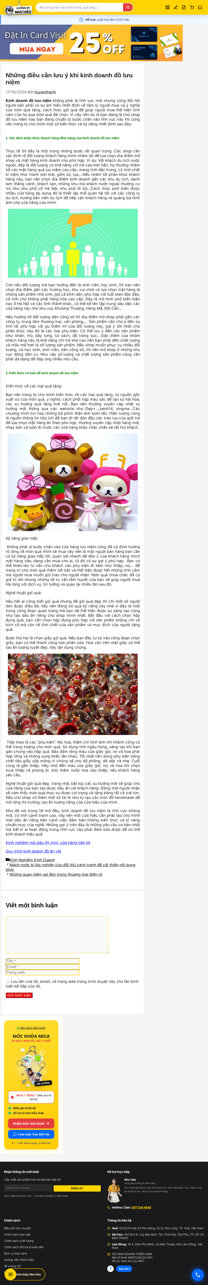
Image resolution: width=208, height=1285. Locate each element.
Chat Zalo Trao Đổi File (33, 1134)
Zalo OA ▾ (124, 1268)
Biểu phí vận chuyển (17, 1228)
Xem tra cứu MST (132, 1261)
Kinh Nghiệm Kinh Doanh (32, 860)
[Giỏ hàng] (192, 7)
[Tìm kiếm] (128, 7)
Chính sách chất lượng (19, 1240)
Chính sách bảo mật (17, 1234)
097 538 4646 (141, 1207)
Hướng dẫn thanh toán (19, 1259)
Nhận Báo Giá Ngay (29, 1123)
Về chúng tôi (12, 1266)
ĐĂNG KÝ (77, 1188)
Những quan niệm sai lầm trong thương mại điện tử (56, 874)
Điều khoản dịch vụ (16, 1272)
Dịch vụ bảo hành (15, 1253)
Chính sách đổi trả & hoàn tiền (24, 1247)
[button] (200, 7)
